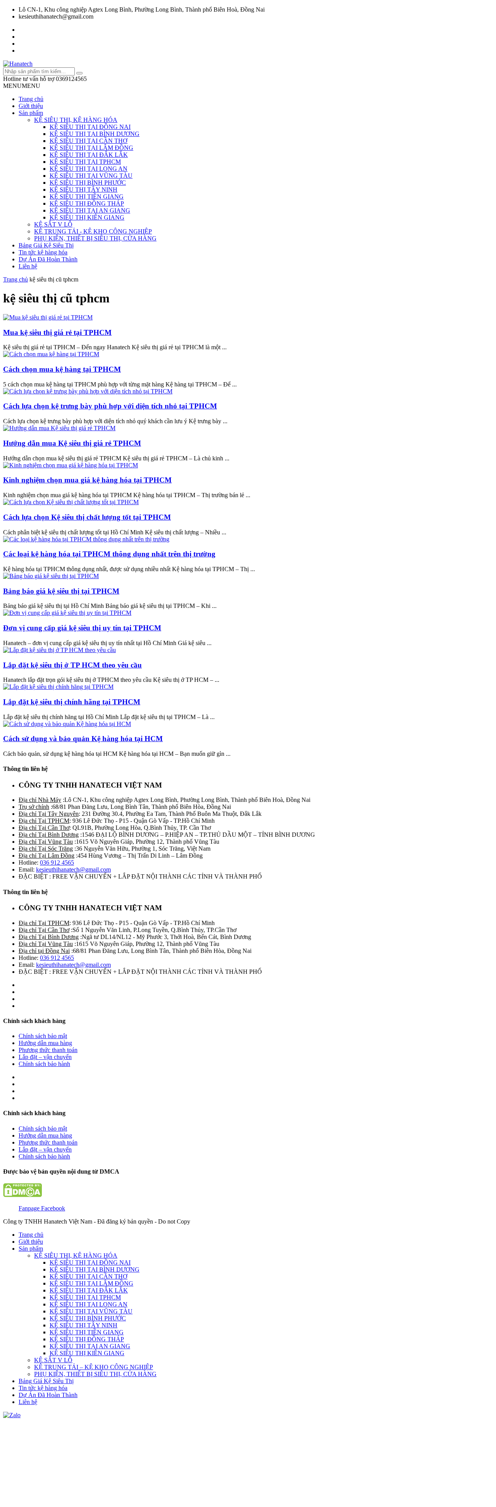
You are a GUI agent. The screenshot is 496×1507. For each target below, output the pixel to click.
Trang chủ (31, 99)
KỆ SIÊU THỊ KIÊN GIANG (87, 217)
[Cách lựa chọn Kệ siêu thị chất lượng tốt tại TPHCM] (71, 502)
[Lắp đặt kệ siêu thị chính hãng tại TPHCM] (58, 686)
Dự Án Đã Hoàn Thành (48, 259)
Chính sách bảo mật (43, 1036)
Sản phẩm (31, 113)
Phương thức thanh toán (48, 1050)
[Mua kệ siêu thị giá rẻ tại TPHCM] (48, 317)
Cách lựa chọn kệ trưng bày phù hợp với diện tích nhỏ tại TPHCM (110, 406)
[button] (21, 85)
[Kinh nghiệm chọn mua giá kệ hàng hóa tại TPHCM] (70, 465)
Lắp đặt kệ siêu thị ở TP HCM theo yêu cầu (72, 665)
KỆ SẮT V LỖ (53, 224)
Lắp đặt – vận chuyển (45, 1057)
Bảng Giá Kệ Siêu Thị (46, 245)
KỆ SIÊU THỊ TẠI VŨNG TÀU (91, 175)
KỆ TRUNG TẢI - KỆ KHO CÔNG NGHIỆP (93, 231)
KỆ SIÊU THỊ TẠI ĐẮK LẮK (89, 154)
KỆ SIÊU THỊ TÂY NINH (83, 189)
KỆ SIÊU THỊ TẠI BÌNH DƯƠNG (95, 133)
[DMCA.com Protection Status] (22, 1195)
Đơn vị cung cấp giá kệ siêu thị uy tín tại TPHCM (82, 628)
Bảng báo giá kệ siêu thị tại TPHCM (61, 591)
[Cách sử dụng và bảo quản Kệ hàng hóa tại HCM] (67, 724)
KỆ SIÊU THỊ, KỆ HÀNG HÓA (75, 120)
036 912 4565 (57, 862)
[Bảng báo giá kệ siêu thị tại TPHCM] (51, 576)
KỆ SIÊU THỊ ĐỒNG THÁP (87, 203)
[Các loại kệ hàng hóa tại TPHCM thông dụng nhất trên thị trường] (86, 539)
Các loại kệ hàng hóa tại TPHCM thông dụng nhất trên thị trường (109, 554)
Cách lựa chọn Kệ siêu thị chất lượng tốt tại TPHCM (87, 517)
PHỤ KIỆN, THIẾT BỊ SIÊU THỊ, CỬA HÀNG (95, 238)
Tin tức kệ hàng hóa (43, 252)
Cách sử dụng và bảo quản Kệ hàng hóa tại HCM (83, 739)
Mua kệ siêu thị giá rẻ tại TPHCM (57, 332)
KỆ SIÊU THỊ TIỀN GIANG (87, 196)
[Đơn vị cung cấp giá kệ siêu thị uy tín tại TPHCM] (67, 612)
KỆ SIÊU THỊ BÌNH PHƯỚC (88, 182)
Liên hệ (28, 266)
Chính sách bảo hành (44, 1064)
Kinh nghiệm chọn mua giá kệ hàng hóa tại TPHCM (87, 480)
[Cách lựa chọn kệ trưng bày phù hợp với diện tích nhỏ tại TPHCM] (87, 391)
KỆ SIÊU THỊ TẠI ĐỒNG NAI (90, 127)
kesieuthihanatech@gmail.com (73, 869)
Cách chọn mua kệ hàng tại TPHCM (62, 369)
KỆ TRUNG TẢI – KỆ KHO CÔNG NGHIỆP (93, 1367)
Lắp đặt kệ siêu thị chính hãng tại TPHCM (71, 702)
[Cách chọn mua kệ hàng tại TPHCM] (51, 354)
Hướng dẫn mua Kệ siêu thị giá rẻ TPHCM (72, 443)
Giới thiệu (31, 106)
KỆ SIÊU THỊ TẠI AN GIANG (90, 210)
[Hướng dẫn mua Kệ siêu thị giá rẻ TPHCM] (59, 428)
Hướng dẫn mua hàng (45, 1043)
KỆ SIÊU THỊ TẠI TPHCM (85, 161)
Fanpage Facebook (42, 1208)
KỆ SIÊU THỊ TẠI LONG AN (88, 168)
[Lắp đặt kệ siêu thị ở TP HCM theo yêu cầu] (59, 650)
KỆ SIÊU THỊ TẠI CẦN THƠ (88, 140)
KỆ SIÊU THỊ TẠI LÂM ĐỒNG (91, 147)
